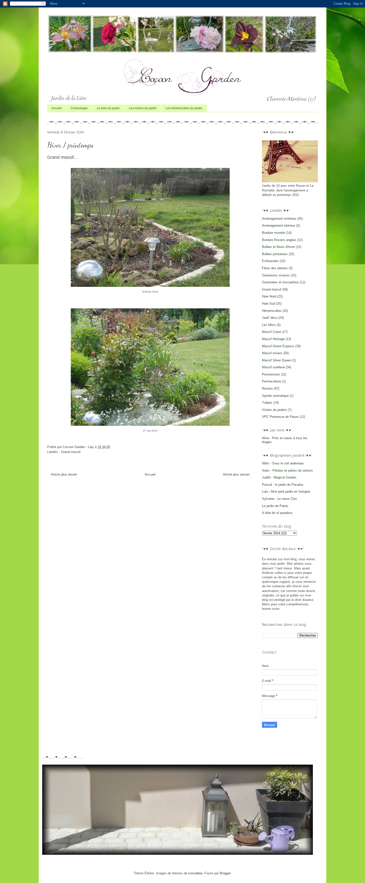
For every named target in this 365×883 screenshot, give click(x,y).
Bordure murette (273, 233)
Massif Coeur (271, 332)
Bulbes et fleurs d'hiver (278, 247)
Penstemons (271, 374)
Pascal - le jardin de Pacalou (282, 484)
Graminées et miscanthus (280, 282)
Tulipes (267, 402)
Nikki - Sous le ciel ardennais (283, 463)
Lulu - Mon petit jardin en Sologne (286, 491)
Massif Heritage (273, 339)
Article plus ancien (236, 474)
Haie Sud (268, 303)
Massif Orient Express (278, 346)
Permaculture (271, 381)
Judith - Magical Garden (279, 477)
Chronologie (79, 108)
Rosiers (267, 388)
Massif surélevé (273, 367)
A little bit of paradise (277, 513)
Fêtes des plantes (275, 268)
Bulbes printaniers (275, 254)
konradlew (195, 873)
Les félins (269, 325)
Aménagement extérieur (279, 218)
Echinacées (270, 261)
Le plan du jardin (108, 108)
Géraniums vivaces (276, 275)
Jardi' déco (269, 318)
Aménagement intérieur (278, 225)
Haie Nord (269, 296)
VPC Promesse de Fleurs (280, 417)
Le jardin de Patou (275, 506)
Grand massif (70, 452)
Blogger (225, 873)
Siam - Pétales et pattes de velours (287, 470)
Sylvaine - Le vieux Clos (279, 499)
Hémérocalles (272, 311)
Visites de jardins (274, 410)
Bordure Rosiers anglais (279, 240)
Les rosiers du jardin (142, 108)
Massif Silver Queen (276, 360)
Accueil (57, 108)
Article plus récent (64, 474)
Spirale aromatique (275, 396)
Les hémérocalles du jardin (184, 108)
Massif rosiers (272, 353)
